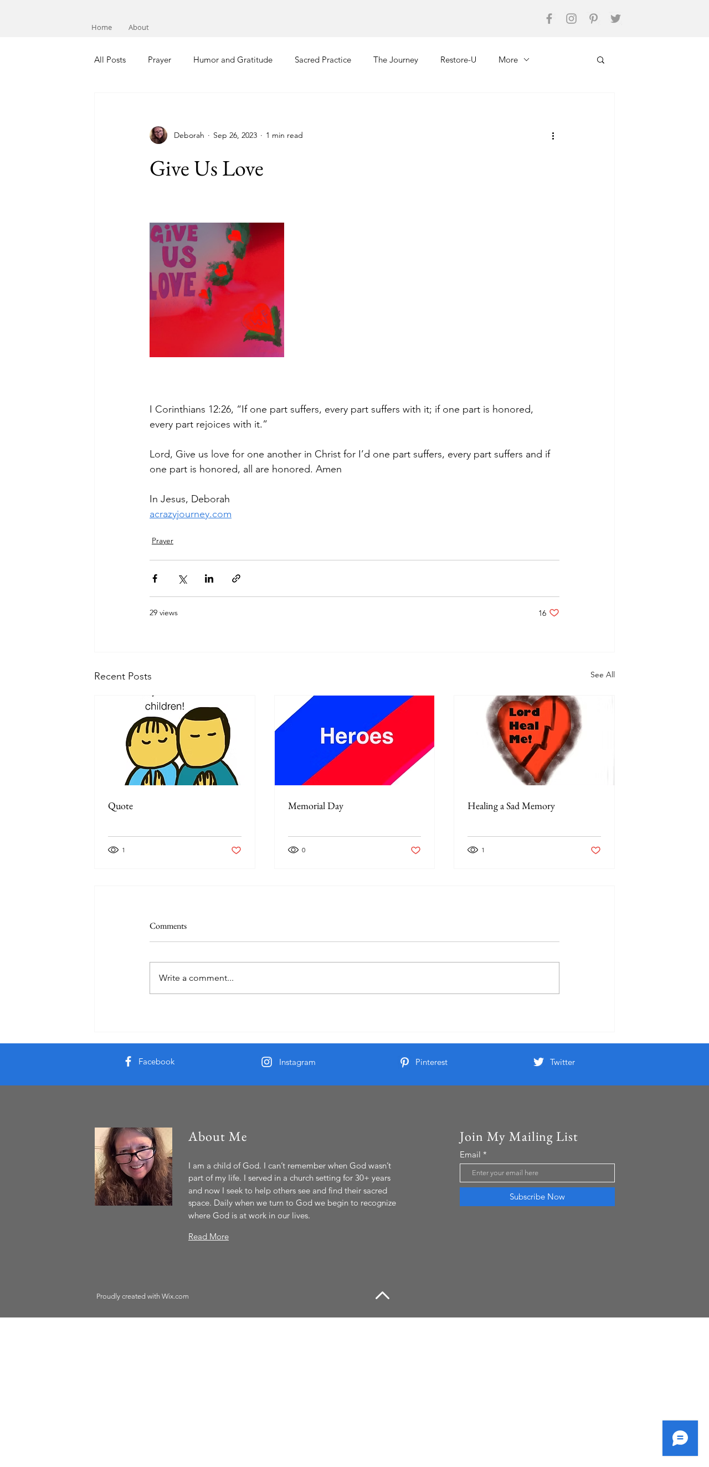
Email (470, 1154)
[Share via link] (236, 578)
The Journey (395, 59)
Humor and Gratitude (233, 59)
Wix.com (175, 1296)
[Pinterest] (593, 18)
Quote (120, 805)
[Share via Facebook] (155, 578)
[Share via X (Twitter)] (182, 578)
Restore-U (458, 59)
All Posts (110, 59)
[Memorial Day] (355, 740)
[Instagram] (571, 18)
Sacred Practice (323, 59)
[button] (600, 59)
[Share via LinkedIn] (209, 578)
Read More (208, 1236)
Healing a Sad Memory (511, 805)
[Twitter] (616, 18)
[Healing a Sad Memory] (534, 740)
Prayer (159, 59)
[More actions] (552, 135)
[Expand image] (217, 290)
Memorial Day (315, 805)
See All (602, 675)
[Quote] (175, 740)
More (508, 59)
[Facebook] (549, 18)
